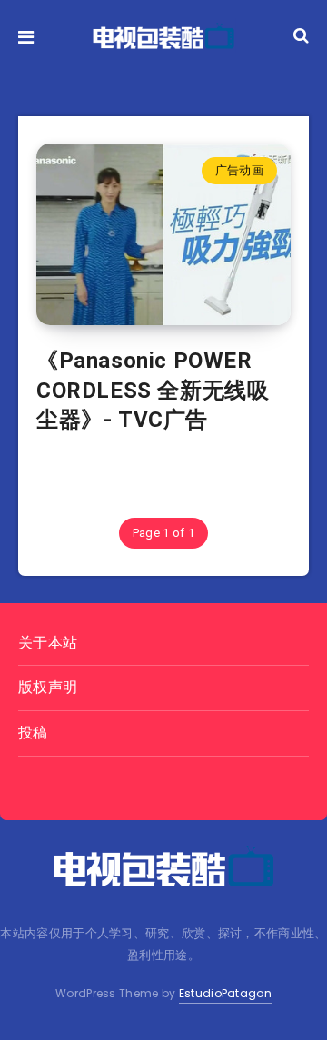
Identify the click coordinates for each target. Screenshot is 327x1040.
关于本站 (47, 642)
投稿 (33, 732)
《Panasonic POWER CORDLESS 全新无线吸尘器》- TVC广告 (152, 390)
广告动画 (239, 170)
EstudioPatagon (225, 993)
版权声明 (47, 687)
